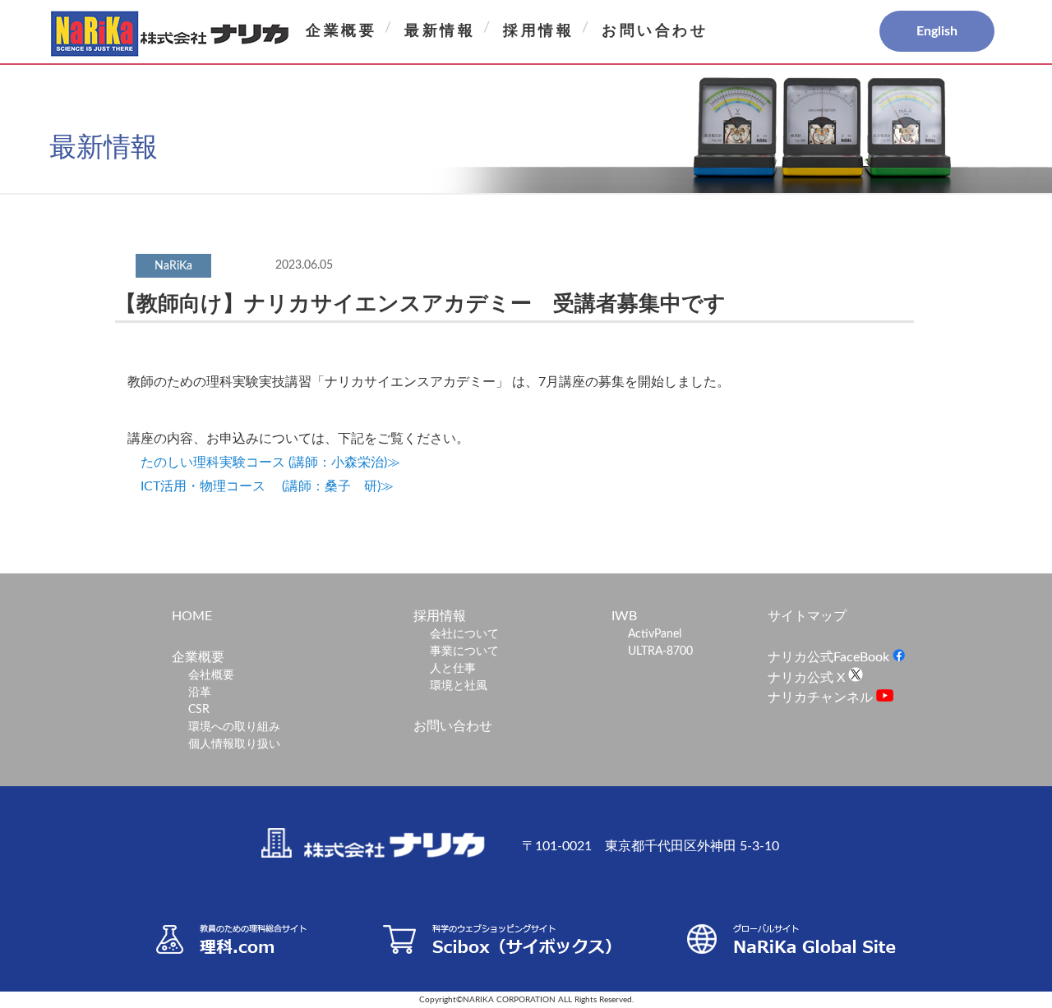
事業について (464, 651)
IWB (624, 616)
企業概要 (341, 31)
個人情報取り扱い (234, 744)
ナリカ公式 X (808, 677)
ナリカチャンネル (822, 697)
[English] (879, 32)
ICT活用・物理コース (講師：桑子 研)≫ (267, 486)
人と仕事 (453, 668)
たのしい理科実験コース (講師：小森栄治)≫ (270, 462)
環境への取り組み (234, 727)
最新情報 (439, 31)
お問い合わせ (655, 31)
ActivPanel (654, 634)
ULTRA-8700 (660, 651)
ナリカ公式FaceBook (830, 657)
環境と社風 (458, 686)
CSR (199, 710)
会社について (464, 634)
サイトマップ (807, 616)
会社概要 (211, 675)
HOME (192, 616)
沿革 (199, 692)
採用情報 (538, 31)
